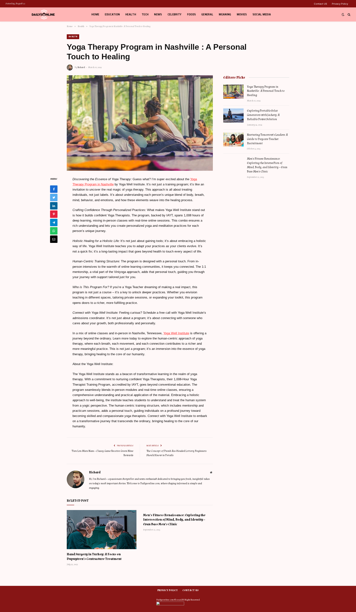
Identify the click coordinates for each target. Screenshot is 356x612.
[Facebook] (53, 189)
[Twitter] (53, 197)
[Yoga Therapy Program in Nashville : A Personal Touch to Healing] (140, 123)
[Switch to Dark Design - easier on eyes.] (343, 14)
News (158, 14)
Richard (81, 67)
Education (112, 14)
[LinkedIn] (53, 205)
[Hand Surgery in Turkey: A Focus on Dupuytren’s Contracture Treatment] (101, 529)
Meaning (225, 14)
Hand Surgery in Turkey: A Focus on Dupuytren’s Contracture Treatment (94, 556)
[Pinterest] (53, 214)
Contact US (320, 3)
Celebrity (175, 14)
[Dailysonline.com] (44, 14)
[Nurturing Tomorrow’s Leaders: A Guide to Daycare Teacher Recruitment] (233, 140)
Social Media (262, 14)
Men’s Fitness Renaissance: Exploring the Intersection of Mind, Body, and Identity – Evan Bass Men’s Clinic (174, 519)
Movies (242, 14)
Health (130, 14)
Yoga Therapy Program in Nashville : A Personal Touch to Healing (266, 91)
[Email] (53, 239)
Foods (191, 14)
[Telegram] (53, 222)
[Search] (348, 14)
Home (95, 14)
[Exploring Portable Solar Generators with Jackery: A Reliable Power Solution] (233, 115)
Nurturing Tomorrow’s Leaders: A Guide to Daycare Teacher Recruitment (267, 139)
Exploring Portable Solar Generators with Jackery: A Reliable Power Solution (263, 115)
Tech (145, 14)
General (207, 14)
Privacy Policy (340, 3)
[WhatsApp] (53, 230)
